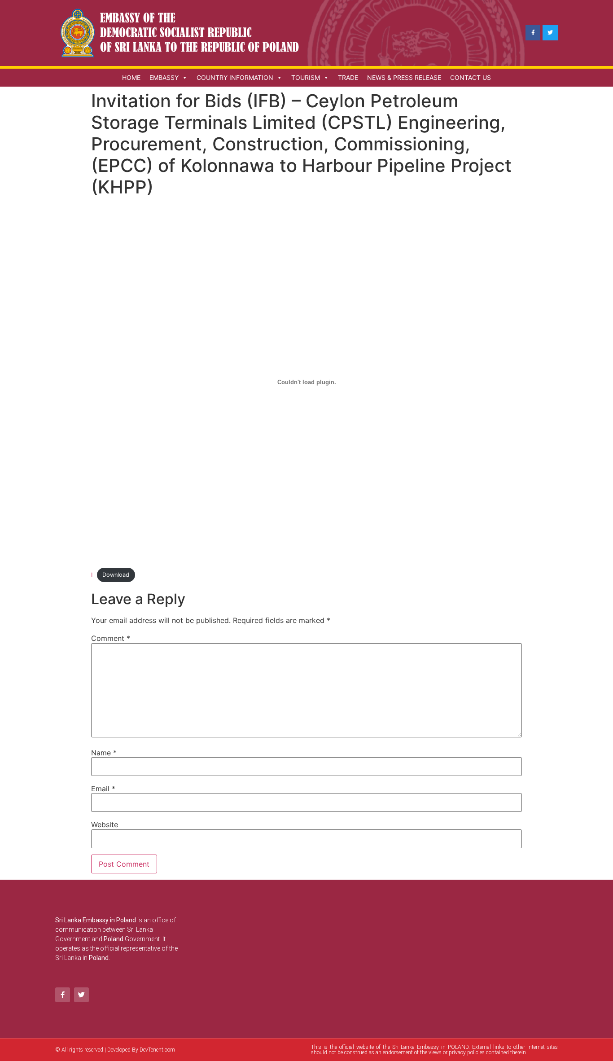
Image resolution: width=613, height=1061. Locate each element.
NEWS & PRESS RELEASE (404, 77)
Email (103, 788)
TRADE (348, 77)
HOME (131, 77)
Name (104, 752)
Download (115, 574)
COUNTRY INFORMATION (235, 77)
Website (104, 824)
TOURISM (305, 77)
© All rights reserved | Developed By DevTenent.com (115, 1050)
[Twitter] (550, 32)
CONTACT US (470, 77)
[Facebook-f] (533, 32)
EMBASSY (164, 77)
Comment (110, 638)
